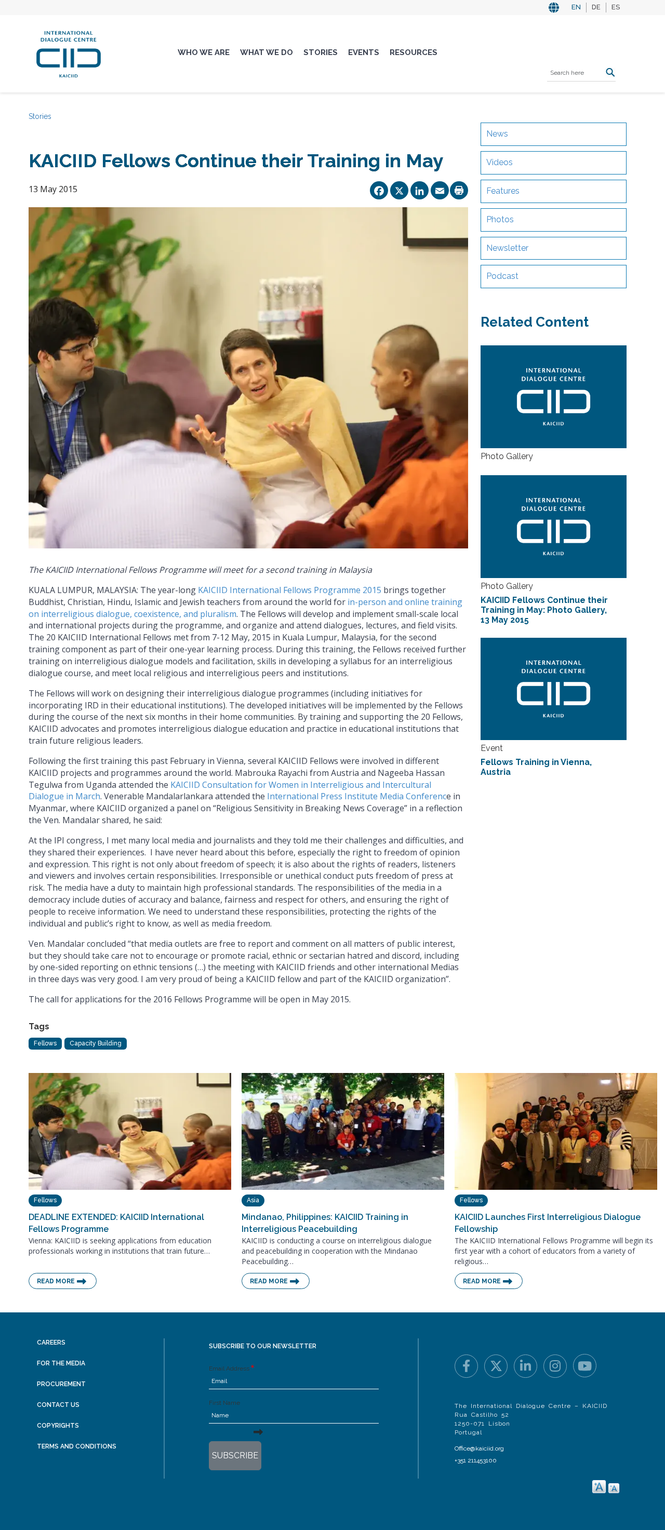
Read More (56, 1281)
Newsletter (507, 248)
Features (503, 191)
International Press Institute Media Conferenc (356, 796)
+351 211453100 (476, 1460)
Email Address (229, 1368)
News (497, 134)
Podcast (502, 276)
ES (615, 7)
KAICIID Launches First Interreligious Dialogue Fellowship (548, 1223)
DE (596, 7)
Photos (500, 219)
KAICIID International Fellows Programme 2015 (289, 590)
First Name (224, 1402)
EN (576, 7)
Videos (499, 162)
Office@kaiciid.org (479, 1448)
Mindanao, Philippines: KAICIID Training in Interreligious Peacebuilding (325, 1223)
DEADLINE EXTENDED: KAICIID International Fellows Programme (116, 1223)
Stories (320, 52)
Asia (253, 1200)
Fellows (45, 1043)
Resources (413, 52)
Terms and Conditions (76, 1446)
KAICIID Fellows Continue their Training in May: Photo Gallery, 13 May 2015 (544, 610)
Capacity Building (96, 1043)
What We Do (266, 52)
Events (363, 52)
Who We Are (204, 52)
